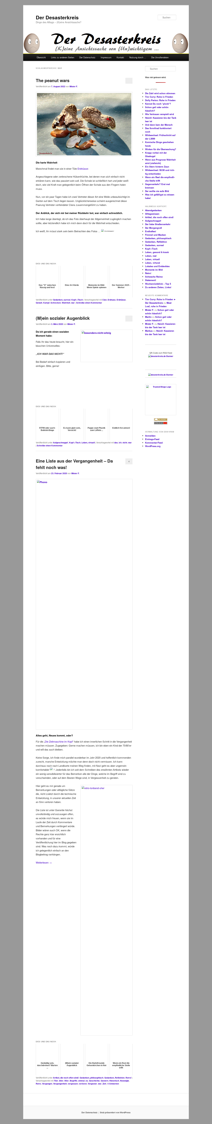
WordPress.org (152, 446)
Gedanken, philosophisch (91, 1077)
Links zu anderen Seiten (62, 57)
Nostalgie (124, 1080)
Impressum (106, 57)
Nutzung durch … (137, 57)
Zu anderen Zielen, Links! (158, 287)
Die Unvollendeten (160, 57)
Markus (149, 330)
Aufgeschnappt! (60, 442)
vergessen (73, 1083)
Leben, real (151, 255)
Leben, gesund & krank (157, 252)
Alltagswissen (152, 213)
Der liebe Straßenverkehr (157, 224)
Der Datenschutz (87, 57)
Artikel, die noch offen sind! (66, 1077)
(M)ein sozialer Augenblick (63, 318)
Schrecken (56, 302)
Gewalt (39, 302)
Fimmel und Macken (155, 234)
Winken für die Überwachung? (160, 149)
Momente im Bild (154, 269)
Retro (38, 1083)
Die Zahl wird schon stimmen (160, 93)
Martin (148, 316)
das (116, 442)
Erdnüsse (83, 168)
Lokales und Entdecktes (157, 266)
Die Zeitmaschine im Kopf (59, 741)
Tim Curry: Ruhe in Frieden (159, 96)
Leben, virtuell (88, 442)
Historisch (114, 1080)
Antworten (113, 1083)
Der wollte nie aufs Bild (157, 191)
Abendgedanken (153, 210)
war (73, 302)
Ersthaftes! (150, 231)
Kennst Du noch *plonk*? (158, 103)
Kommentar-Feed (154, 442)
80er (61, 1080)
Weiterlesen (44, 862)
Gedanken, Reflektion (114, 1077)
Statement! (150, 280)
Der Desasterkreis (57, 17)
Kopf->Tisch (77, 299)
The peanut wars (52, 80)
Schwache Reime (154, 276)
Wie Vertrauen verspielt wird (159, 114)
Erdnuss (112, 299)
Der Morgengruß (153, 227)
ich (120, 442)
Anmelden (150, 435)
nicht (125, 442)
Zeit (104, 1083)
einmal (81, 1080)
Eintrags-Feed (152, 439)
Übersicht (41, 57)
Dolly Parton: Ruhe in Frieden (160, 100)
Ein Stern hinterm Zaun (157, 166)
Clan (104, 299)
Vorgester (92, 1083)
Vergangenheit (60, 1083)
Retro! (129, 1077)
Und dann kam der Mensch (159, 124)
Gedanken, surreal (61, 299)
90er (66, 1080)
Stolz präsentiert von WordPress (115, 1112)
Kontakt (120, 57)
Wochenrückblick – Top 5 (158, 283)
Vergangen (47, 1083)
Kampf (46, 302)
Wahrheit (66, 302)
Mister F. (74, 86)
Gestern (104, 1080)
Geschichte (94, 1080)
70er (56, 1080)
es (87, 1080)
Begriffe (73, 1080)
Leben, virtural (152, 262)
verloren (83, 1083)
